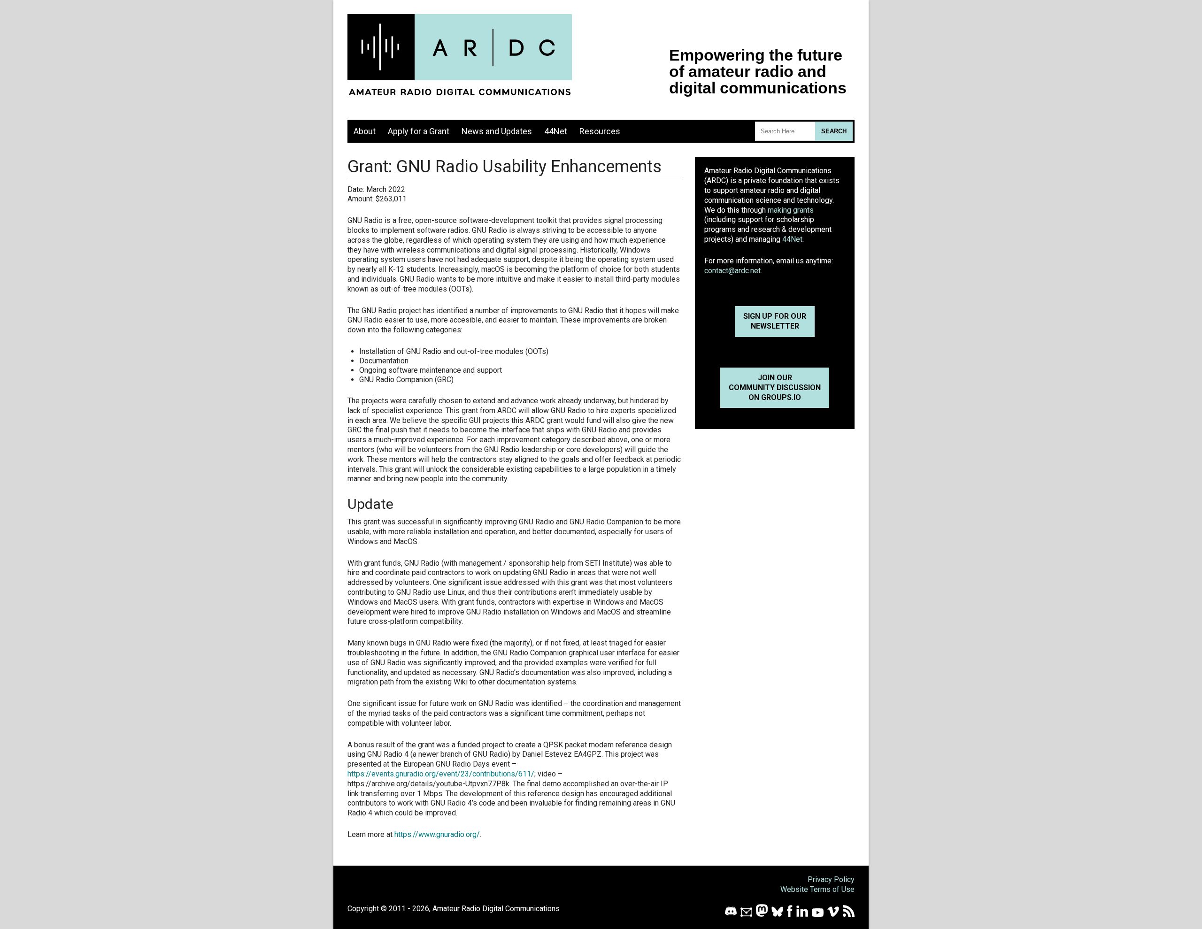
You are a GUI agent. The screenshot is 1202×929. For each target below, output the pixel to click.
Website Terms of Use (817, 889)
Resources (599, 131)
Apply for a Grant (418, 131)
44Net (555, 131)
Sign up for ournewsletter (774, 321)
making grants (791, 210)
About (365, 131)
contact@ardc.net (732, 270)
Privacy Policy (831, 879)
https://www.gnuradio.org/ (437, 834)
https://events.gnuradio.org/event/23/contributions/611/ (440, 773)
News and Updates (497, 131)
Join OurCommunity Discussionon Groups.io (774, 387)
